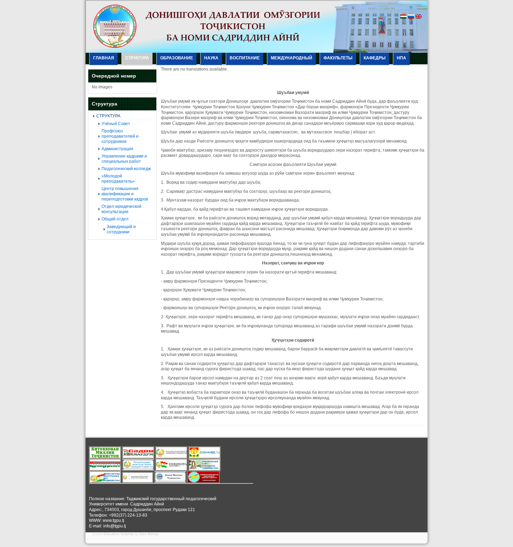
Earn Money (149, 534)
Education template (119, 534)
